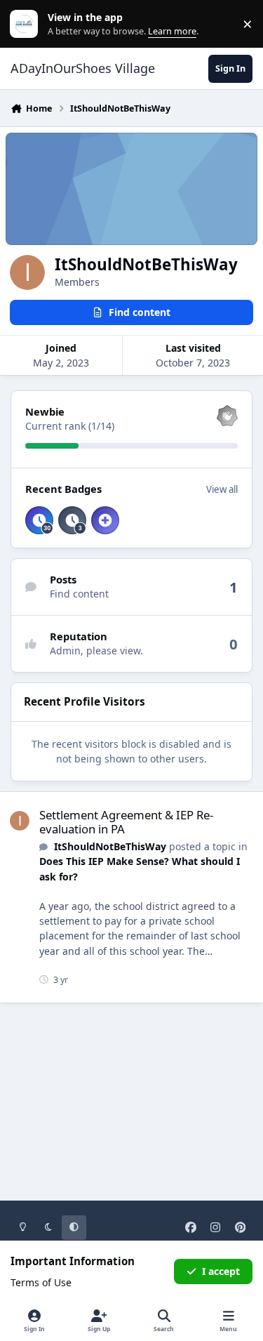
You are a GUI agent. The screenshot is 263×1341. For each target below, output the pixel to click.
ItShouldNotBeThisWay (110, 846)
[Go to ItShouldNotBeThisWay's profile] (19, 821)
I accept (221, 1271)
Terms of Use (41, 1282)
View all (222, 489)
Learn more (27, 24)
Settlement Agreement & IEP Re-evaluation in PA (126, 822)
